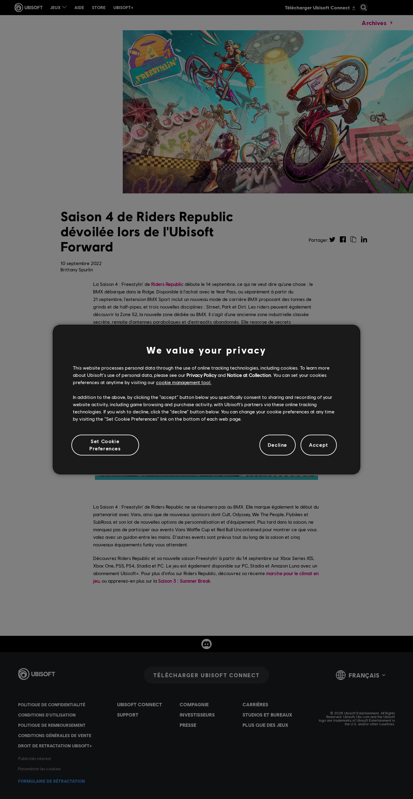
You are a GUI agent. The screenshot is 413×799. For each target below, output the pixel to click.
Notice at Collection (249, 375)
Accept (318, 445)
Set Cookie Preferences (105, 444)
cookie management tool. (183, 382)
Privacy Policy (201, 375)
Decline (277, 445)
